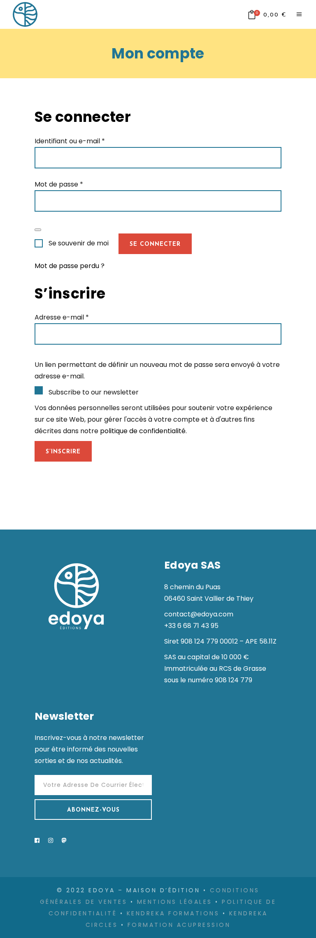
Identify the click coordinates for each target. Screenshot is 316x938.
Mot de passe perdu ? (70, 266)
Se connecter (155, 244)
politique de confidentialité (143, 431)
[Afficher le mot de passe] (38, 230)
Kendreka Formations (173, 913)
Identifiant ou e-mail (70, 141)
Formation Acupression (179, 925)
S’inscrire (63, 452)
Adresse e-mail (62, 317)
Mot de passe (59, 184)
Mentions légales (174, 902)
